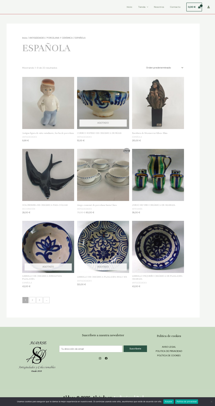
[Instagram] (100, 358)
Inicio (129, 6)
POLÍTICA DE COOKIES (169, 355)
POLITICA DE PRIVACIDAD (169, 351)
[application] (146, 7)
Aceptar (168, 401)
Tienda (141, 6)
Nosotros (159, 6)
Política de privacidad (187, 401)
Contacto (175, 6)
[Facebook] (106, 358)
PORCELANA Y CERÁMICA (60, 37)
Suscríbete (135, 348)
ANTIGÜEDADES (37, 37)
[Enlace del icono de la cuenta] (208, 7)
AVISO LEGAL (169, 346)
